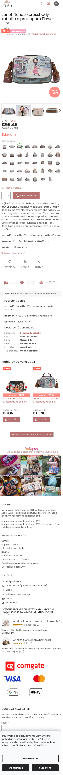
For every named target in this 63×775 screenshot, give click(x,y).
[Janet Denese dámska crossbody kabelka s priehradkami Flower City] (4, 154)
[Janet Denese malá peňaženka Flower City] (27, 162)
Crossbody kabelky (30, 333)
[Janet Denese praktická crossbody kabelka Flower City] (20, 171)
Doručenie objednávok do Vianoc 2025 (21, 521)
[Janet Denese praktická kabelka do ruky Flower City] (27, 171)
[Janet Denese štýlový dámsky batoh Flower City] (35, 179)
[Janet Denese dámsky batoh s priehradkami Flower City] (42, 154)
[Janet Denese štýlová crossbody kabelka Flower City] (4, 179)
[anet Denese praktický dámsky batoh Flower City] (35, 171)
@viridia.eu (11, 602)
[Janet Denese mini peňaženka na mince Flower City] (50, 162)
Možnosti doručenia (11, 188)
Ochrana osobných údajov (15, 559)
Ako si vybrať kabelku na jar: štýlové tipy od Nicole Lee (28, 510)
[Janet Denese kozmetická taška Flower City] (4, 162)
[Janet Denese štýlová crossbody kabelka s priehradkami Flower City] (12, 179)
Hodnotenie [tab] (17, 293)
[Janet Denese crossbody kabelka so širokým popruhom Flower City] (42, 146)
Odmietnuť (16, 767)
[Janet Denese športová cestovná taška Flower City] (58, 171)
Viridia (9, 589)
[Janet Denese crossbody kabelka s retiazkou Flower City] (35, 146)
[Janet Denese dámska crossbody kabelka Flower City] (58, 146)
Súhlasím (45, 767)
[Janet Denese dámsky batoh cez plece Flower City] (27, 154)
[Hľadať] (41, 4)
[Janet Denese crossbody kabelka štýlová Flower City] (50, 146)
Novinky (5, 551)
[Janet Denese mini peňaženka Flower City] (42, 162)
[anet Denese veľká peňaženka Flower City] (42, 179)
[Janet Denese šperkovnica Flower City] (50, 171)
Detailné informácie (11, 253)
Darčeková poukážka (12, 555)
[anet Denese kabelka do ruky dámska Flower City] (50, 154)
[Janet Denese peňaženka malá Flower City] (4, 171)
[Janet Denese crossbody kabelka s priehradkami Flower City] (27, 146)
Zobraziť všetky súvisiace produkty (31, 434)
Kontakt (5, 540)
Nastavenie (30, 758)
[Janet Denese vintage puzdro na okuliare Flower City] (50, 179)
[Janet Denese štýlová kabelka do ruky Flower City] (27, 179)
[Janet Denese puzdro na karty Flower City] (42, 171)
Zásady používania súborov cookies (19, 563)
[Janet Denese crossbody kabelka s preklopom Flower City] (20, 146)
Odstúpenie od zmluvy (13, 566)
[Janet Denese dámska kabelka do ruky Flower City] (12, 154)
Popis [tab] (6, 293)
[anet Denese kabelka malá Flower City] (58, 154)
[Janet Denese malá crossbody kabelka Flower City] (20, 162)
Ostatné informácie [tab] (45, 293)
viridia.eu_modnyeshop (18, 594)
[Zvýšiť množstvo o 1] (11, 194)
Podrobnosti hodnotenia (44, 34)
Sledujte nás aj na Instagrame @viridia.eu (32, 452)
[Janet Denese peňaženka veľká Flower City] (12, 171)
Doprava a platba (10, 544)
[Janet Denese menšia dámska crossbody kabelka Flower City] (35, 162)
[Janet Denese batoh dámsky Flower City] (4, 146)
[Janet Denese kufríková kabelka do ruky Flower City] (12, 162)
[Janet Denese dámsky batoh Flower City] (35, 154)
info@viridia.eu (13, 581)
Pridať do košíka (28, 195)
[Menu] (56, 4)
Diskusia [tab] (29, 293)
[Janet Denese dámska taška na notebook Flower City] (20, 154)
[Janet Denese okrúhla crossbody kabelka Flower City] (58, 162)
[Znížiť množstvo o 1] (11, 197)
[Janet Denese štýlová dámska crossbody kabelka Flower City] (20, 179)
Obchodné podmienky (12, 548)
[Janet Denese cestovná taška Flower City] (12, 146)
